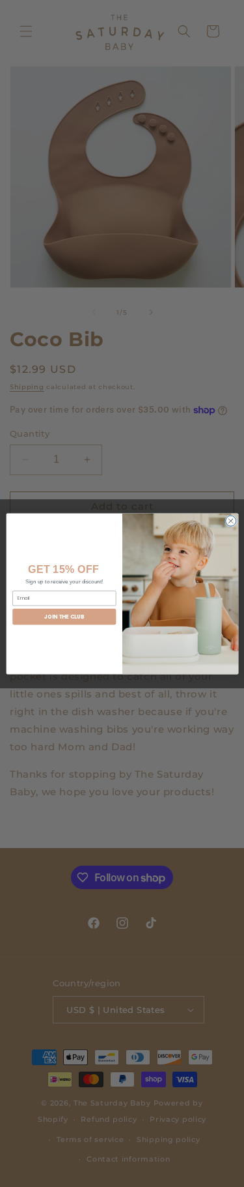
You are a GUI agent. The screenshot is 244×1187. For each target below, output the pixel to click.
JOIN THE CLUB (64, 616)
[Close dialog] (230, 521)
